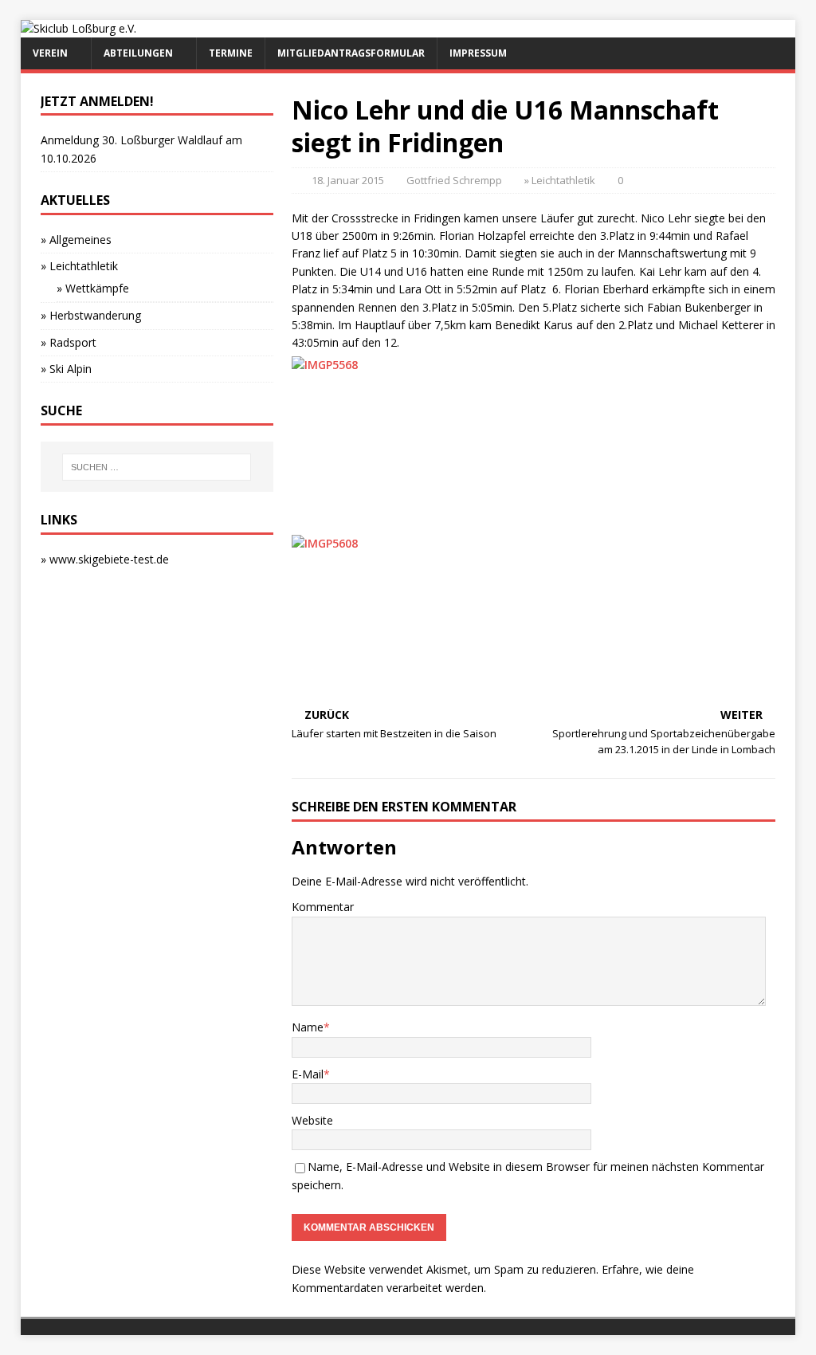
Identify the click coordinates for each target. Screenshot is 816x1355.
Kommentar (323, 906)
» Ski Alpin (66, 368)
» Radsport (68, 342)
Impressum (478, 53)
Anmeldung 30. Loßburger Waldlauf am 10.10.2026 (141, 148)
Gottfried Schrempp (454, 180)
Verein (50, 53)
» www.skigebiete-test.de (105, 559)
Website (312, 1120)
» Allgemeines (76, 239)
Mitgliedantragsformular (351, 53)
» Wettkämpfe (93, 288)
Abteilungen (138, 53)
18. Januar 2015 (348, 180)
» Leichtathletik (559, 180)
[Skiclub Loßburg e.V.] (78, 28)
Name (308, 1027)
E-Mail (308, 1074)
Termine (231, 53)
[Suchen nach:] (156, 467)
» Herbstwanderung (91, 315)
